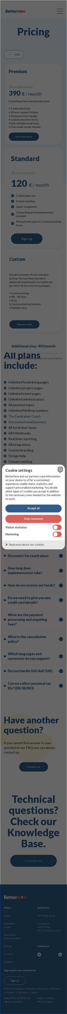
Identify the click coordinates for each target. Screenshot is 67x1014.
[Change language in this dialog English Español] (60, 470)
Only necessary (33, 518)
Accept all (33, 508)
